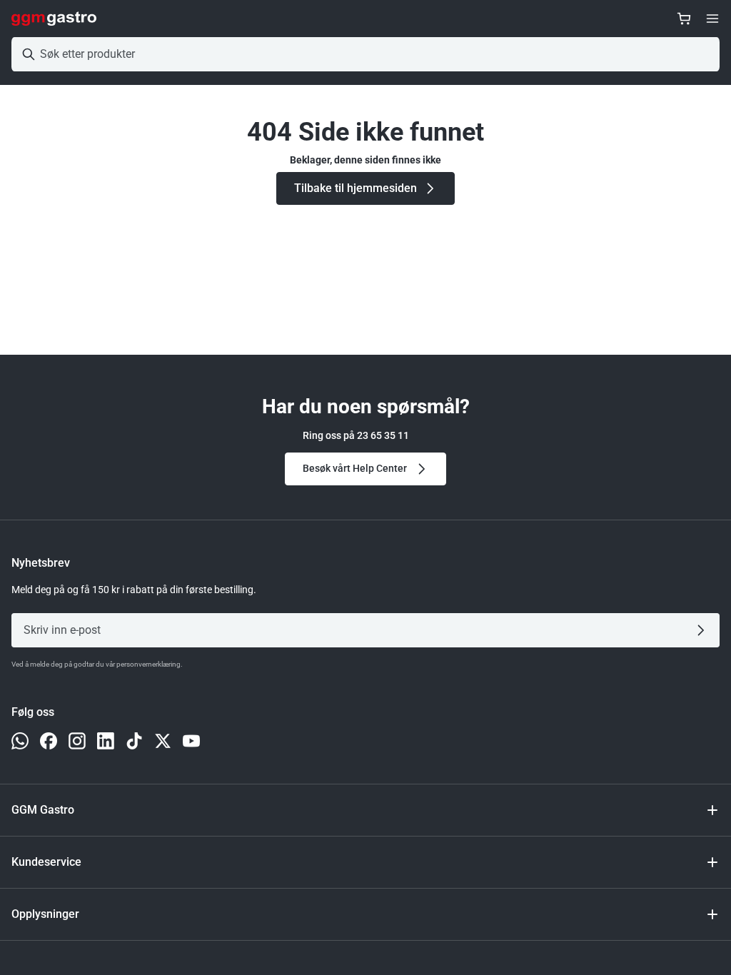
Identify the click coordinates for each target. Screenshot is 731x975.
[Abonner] (703, 630)
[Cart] (684, 18)
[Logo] (53, 18)
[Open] (712, 18)
